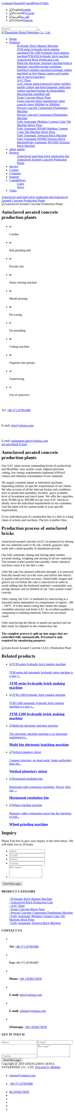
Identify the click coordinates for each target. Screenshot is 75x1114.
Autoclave (38, 76)
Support (19, 3)
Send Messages (12, 883)
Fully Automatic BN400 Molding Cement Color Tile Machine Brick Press (42, 130)
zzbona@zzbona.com (33, 1011)
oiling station (17, 149)
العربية (25, 16)
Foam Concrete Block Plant (34, 97)
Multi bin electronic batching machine (40, 63)
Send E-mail (19, 444)
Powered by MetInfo (47, 1067)
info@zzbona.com (22, 425)
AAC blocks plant (28, 83)
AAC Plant (24, 80)
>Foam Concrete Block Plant (27, 909)
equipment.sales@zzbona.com (29, 440)
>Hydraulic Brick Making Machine (30, 899)
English (26, 9)
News (20, 187)
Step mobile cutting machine (44, 85)
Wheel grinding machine (36, 70)
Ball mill (44, 94)
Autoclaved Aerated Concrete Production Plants (35, 198)
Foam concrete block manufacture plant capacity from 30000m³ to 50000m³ (41, 102)
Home (13, 39)
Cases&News (32, 3)
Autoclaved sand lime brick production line (43, 156)
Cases (20, 183)
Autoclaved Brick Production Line (38, 59)
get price (7, 444)
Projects (14, 152)
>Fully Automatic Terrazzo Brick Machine (35, 923)
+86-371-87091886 (19, 410)
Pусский (28, 13)
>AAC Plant (17, 905)
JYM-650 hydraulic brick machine (48, 56)
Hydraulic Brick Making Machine (37, 45)
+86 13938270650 (30, 978)
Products (14, 42)
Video (45, 3)
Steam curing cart (48, 73)
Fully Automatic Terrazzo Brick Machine (42, 135)
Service (13, 166)
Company (7, 3)
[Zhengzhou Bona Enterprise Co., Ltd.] (26, 32)
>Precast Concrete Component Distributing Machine (41, 912)
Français (27, 20)
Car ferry (32, 73)
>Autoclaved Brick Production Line (31, 902)
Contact (14, 170)
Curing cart (58, 83)
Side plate (33, 94)
